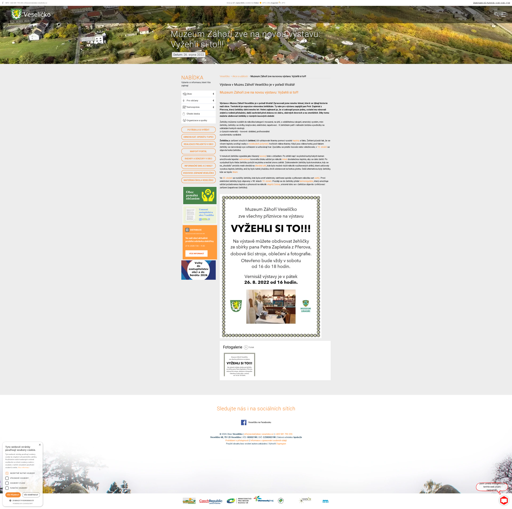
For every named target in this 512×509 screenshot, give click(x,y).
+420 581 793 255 (283, 434)
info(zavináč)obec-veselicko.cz (258, 434)
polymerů (264, 144)
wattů (317, 178)
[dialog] (23, 474)
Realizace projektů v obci (198, 144)
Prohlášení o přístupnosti (237, 440)
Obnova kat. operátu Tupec (198, 137)
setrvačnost (244, 159)
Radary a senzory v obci (198, 158)
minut (284, 159)
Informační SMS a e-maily (199, 166)
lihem (235, 172)
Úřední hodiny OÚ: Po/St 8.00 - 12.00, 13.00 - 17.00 (491, 3)
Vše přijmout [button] (13, 495)
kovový (263, 156)
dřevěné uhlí (260, 165)
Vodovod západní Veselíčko (198, 173)
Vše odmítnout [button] (31, 495)
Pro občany (192, 100)
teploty (296, 140)
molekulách (254, 144)
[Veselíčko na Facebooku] (2, 3)
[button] (22, 500)
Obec (189, 93)
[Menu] (503, 14)
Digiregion (281, 443)
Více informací (23, 467)
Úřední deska (193, 113)
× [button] (40, 445)
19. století (266, 181)
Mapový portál (198, 151)
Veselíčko (225, 76)
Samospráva (193, 107)
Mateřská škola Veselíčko (198, 180)
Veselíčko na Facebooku (259, 422)
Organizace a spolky (197, 120)
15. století (322, 147)
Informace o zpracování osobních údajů (268, 440)
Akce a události (240, 76)
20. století (227, 178)
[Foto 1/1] (239, 364)
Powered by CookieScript (23, 503)
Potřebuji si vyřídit (198, 130)
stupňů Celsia (273, 184)
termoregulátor (306, 181)
